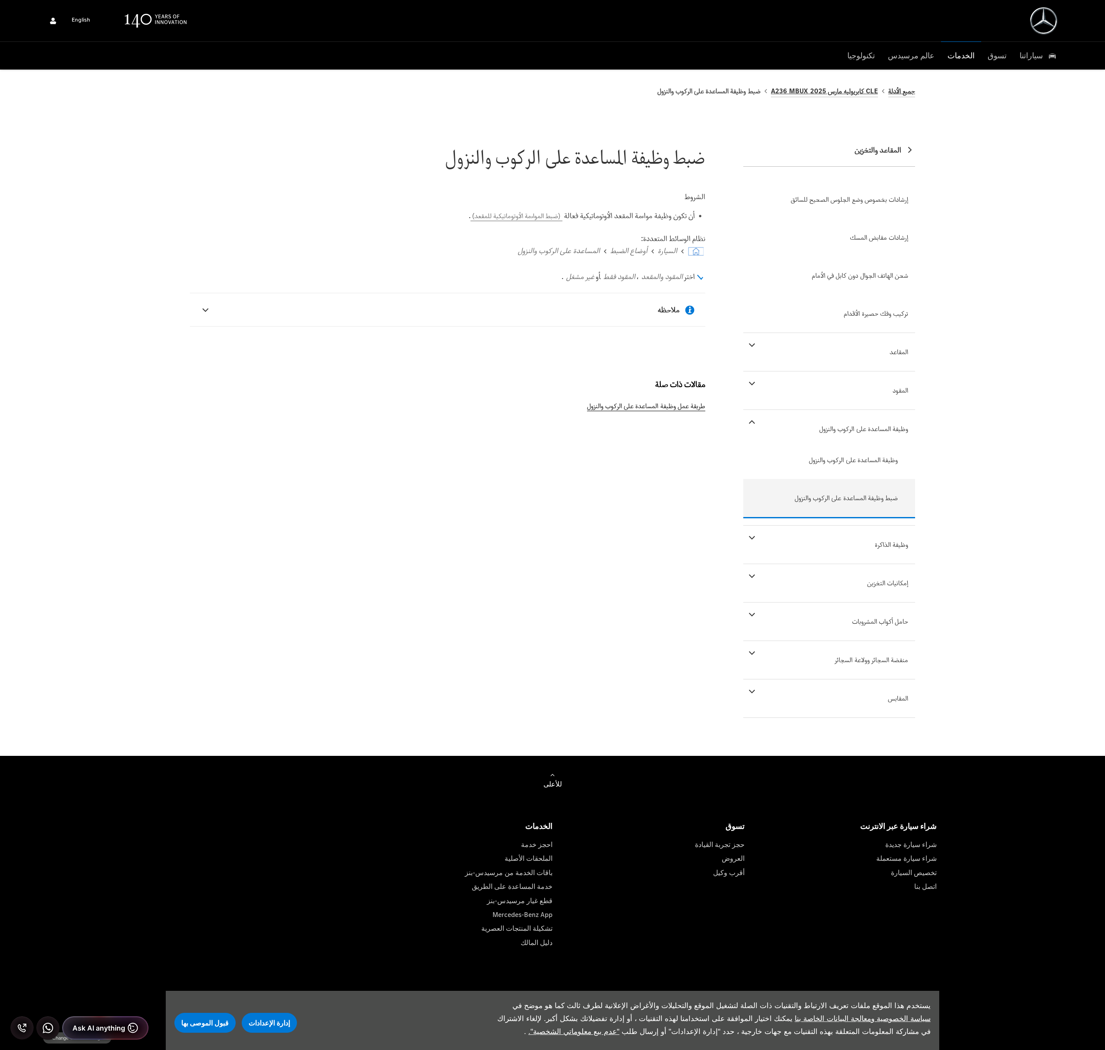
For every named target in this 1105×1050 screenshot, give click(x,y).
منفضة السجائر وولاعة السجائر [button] (871, 659)
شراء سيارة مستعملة (906, 858)
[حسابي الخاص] (53, 20)
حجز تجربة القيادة (720, 844)
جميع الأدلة (901, 90)
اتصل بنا (925, 886)
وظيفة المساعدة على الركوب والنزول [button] (863, 428)
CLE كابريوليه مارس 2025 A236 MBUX (824, 90)
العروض (733, 858)
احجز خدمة (536, 844)
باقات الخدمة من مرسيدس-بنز (508, 872)
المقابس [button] (898, 698)
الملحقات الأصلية (528, 858)
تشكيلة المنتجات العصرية (516, 928)
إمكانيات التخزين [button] (887, 582)
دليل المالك (536, 942)
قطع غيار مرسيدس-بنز (519, 900)
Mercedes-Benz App (522, 914)
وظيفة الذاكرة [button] (891, 544)
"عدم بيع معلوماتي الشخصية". (573, 1032)
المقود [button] (900, 390)
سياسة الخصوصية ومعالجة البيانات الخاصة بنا (863, 1019)
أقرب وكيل (729, 872)
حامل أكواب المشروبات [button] (880, 621)
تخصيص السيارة (914, 872)
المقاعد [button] (899, 351)
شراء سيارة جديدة (911, 844)
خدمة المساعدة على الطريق (512, 886)
